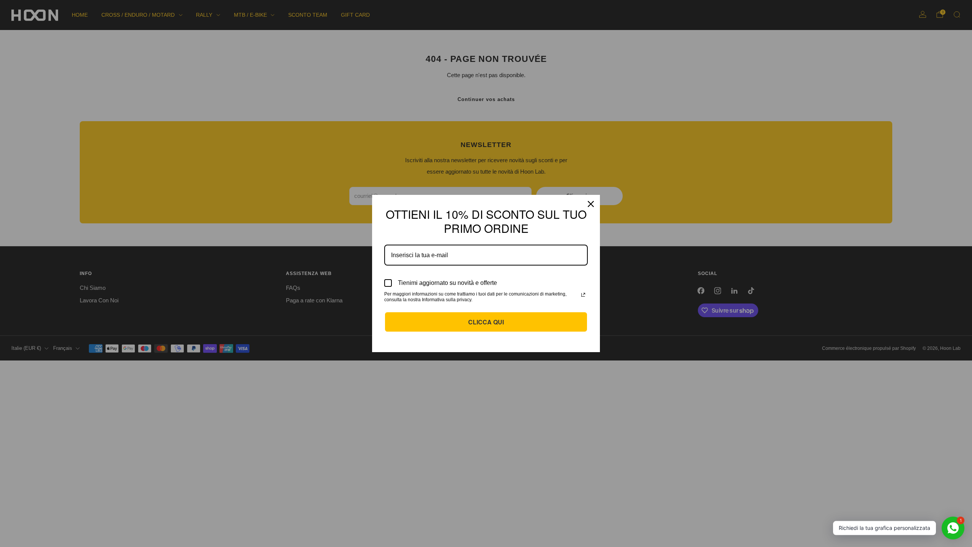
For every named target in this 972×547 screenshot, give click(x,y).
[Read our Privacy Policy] (583, 294)
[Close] (591, 204)
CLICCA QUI (486, 322)
